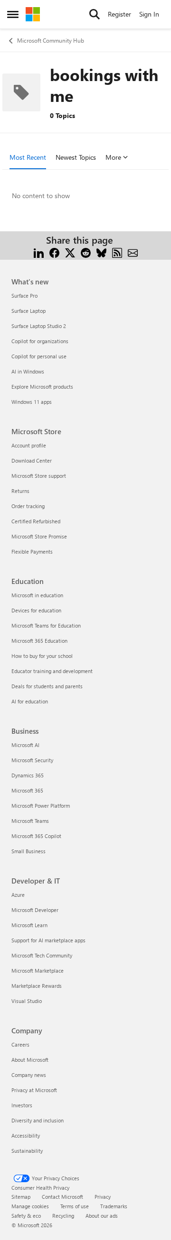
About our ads (102, 1215)
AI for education (29, 701)
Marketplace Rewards (36, 985)
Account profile (28, 445)
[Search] (94, 14)
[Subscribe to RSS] (117, 251)
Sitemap (20, 1196)
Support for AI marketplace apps (48, 940)
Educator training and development (52, 671)
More (113, 157)
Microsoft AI (25, 744)
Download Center (31, 460)
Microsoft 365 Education (39, 640)
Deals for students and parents (47, 686)
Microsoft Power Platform (40, 805)
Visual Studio (26, 1000)
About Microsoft (29, 1059)
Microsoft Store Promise (39, 536)
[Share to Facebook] (54, 251)
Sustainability (27, 1150)
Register (119, 13)
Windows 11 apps (31, 401)
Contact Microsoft (62, 1196)
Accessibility (25, 1135)
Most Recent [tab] (28, 157)
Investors (21, 1105)
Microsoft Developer (34, 909)
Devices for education (36, 610)
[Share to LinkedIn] (39, 251)
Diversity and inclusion (37, 1120)
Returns (20, 490)
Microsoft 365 (27, 790)
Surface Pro (24, 295)
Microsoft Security (32, 760)
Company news (28, 1074)
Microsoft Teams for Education (46, 625)
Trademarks (113, 1206)
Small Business (28, 851)
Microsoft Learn (29, 925)
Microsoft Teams (30, 820)
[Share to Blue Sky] (101, 251)
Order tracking (28, 506)
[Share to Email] (133, 251)
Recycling (63, 1215)
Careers (20, 1044)
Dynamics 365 (27, 775)
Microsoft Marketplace (37, 970)
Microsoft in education (37, 595)
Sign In (149, 13)
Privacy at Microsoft (34, 1090)
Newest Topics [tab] (76, 157)
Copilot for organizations (39, 341)
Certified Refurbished (35, 521)
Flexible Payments (32, 551)
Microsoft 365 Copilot (36, 835)
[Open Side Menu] (12, 14)
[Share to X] (70, 251)
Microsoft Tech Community (41, 955)
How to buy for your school (42, 655)
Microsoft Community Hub (50, 40)
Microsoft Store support (38, 475)
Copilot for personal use (38, 356)
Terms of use (74, 1206)
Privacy (103, 1196)
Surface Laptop (28, 310)
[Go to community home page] (33, 14)
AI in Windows (27, 371)
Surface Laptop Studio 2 (38, 325)
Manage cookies (30, 1206)
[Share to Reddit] (86, 251)
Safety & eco (26, 1215)
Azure (18, 894)
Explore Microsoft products (42, 386)
